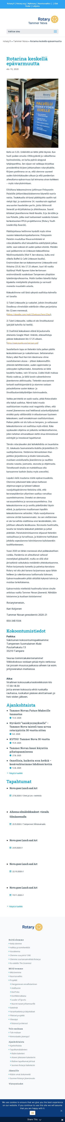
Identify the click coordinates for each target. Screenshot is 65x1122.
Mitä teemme (16, 968)
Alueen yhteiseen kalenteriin (23, 1057)
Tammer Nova (20, 41)
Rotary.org (21, 3)
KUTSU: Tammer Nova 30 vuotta (30, 739)
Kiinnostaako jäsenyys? (19, 1036)
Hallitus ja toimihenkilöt (20, 947)
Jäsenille (14, 1070)
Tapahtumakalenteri (18, 1049)
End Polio (15, 992)
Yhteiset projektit (17, 1015)
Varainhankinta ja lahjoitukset (22, 1011)
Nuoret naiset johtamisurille (23, 1003)
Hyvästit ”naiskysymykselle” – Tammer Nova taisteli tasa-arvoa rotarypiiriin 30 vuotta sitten (30, 726)
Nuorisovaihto (44, 3)
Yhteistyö (14, 1019)
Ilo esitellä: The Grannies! (20, 963)
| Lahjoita (35, 6)
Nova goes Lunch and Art (23, 788)
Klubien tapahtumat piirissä (23, 1061)
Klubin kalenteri (18, 1053)
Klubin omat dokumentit (20, 1074)
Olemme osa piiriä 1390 (20, 955)
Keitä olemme (16, 939)
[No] (61, 1110)
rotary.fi (7, 41)
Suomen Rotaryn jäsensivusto (22, 1078)
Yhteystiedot (16, 1083)
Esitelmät (14, 1007)
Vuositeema (15, 951)
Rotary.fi (11, 3)
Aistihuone (16, 988)
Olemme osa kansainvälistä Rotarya (25, 959)
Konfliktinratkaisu (18, 996)
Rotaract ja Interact (19, 1023)
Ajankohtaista (16, 1041)
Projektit (13, 980)
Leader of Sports (18, 1000)
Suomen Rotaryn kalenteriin (23, 1065)
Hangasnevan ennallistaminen (24, 984)
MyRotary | (33, 3)
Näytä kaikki (16, 773)
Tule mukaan (16, 1028)
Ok (32, 1113)
